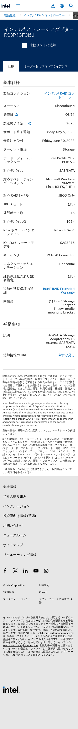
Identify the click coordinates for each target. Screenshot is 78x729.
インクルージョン (16, 506)
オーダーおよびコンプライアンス (46, 66)
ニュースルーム (14, 535)
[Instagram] (46, 571)
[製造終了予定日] (29, 123)
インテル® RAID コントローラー (59, 95)
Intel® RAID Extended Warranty (59, 291)
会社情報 (9, 487)
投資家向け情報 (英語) (19, 516)
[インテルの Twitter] (15, 571)
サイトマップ (13, 545)
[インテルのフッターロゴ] (11, 689)
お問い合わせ (13, 526)
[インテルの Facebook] (5, 571)
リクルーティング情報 (19, 555)
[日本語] (62, 6)
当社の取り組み (14, 497)
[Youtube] (36, 571)
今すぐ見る (66, 355)
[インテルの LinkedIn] (25, 571)
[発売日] (16, 114)
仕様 (11, 66)
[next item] (75, 15)
